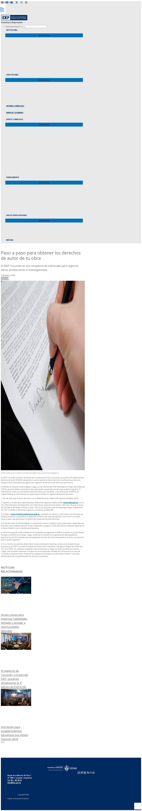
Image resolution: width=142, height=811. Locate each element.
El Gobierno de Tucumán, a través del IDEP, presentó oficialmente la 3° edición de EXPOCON (14, 679)
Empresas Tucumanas (14, 112)
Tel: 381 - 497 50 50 (14, 780)
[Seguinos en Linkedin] (12, 3)
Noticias (9, 240)
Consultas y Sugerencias (12, 22)
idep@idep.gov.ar (14, 783)
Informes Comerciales (15, 106)
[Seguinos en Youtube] (21, 3)
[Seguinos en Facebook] (2, 3)
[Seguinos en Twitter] (88, 773)
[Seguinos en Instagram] (6, 3)
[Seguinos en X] (17, 3)
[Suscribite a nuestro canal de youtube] (91, 773)
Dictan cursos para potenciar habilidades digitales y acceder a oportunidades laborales (14, 623)
